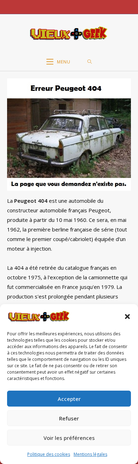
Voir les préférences (69, 437)
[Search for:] (90, 62)
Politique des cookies (48, 454)
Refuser (69, 418)
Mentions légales (90, 454)
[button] (127, 316)
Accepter (69, 398)
